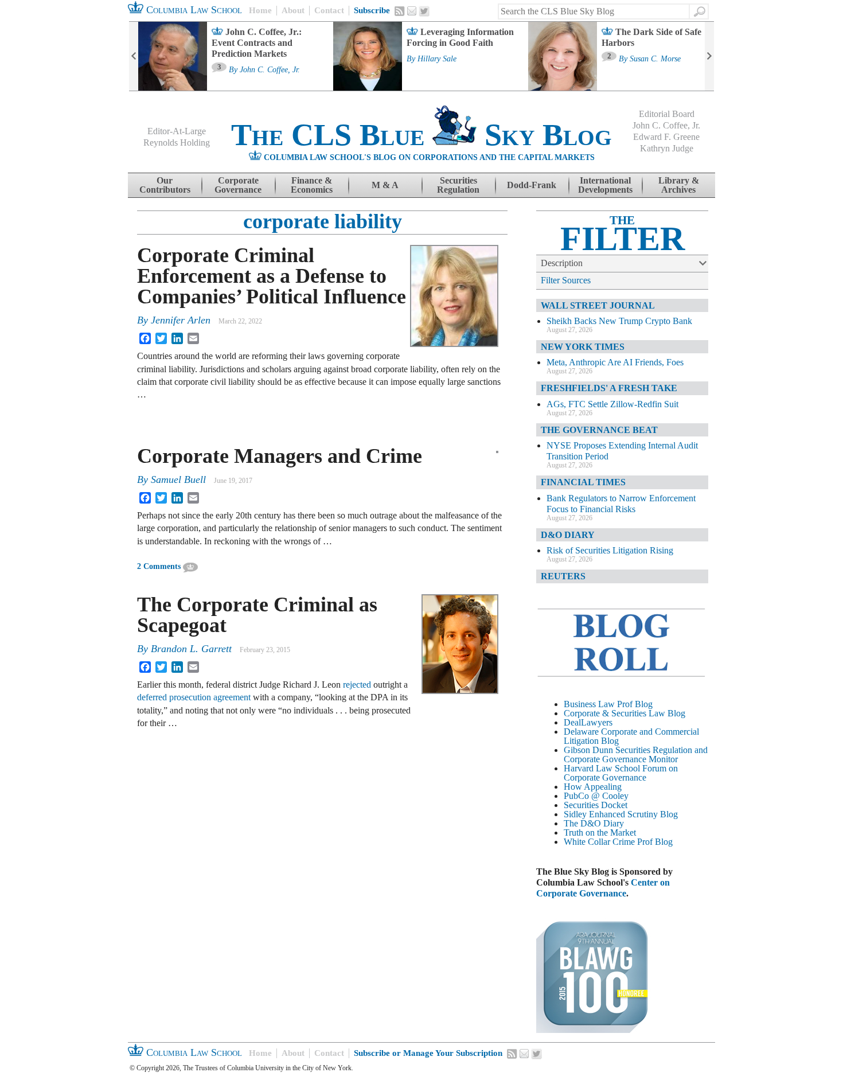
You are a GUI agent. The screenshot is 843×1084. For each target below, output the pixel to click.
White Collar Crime (599, 842)
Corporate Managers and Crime (279, 455)
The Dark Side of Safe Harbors (651, 37)
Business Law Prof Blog (608, 704)
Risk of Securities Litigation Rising (610, 550)
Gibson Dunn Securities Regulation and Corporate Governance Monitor (636, 754)
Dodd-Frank (531, 185)
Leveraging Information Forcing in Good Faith (460, 37)
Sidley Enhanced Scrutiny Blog (621, 814)
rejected (357, 684)
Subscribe (372, 10)
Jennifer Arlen (180, 320)
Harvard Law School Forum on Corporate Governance (621, 772)
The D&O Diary (594, 823)
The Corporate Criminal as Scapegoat (257, 615)
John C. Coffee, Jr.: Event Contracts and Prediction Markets (257, 43)
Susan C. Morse (655, 59)
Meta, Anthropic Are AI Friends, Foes (615, 362)
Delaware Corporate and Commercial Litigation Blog (631, 736)
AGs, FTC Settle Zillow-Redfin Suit (612, 404)
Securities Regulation (458, 185)
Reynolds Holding (176, 142)
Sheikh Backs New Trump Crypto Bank (619, 321)
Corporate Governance (238, 185)
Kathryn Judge (666, 148)
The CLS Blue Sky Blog (421, 135)
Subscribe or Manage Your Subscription (428, 1053)
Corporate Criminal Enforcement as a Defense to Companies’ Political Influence (271, 276)
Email (411, 10)
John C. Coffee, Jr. (270, 70)
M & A (385, 185)
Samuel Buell (178, 479)
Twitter (424, 11)
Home (260, 10)
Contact (329, 10)
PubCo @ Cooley (596, 796)
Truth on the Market (600, 832)
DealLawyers (588, 722)
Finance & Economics (312, 185)
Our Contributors (164, 185)
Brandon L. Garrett (191, 648)
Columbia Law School (192, 9)
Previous (133, 56)
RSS (400, 11)
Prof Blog (655, 842)
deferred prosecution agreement (194, 697)
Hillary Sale (436, 59)
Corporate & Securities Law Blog (624, 713)
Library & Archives (678, 185)
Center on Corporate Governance (603, 888)
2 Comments (159, 566)
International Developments (605, 185)
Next (709, 56)
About (293, 10)
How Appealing (593, 786)
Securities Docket (595, 805)
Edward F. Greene (666, 137)
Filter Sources (566, 280)
